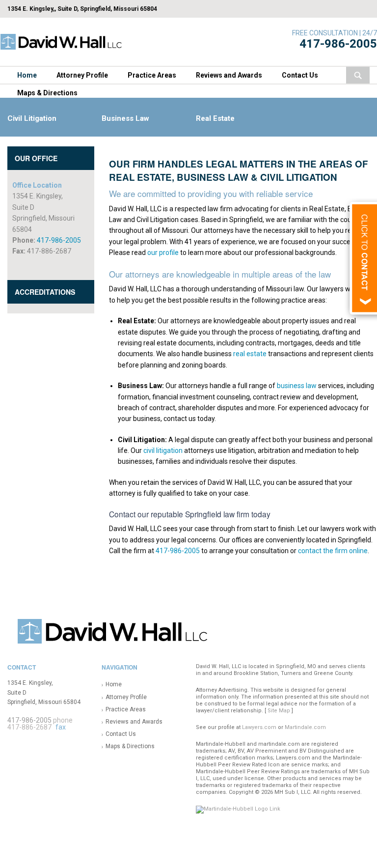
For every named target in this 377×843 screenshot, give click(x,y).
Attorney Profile (82, 75)
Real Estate (215, 118)
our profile (163, 252)
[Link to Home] (61, 41)
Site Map (279, 710)
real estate (250, 354)
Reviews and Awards (229, 75)
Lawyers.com (259, 727)
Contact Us (300, 75)
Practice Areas (152, 75)
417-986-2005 (338, 44)
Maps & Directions (47, 93)
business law (297, 386)
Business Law (125, 118)
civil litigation (163, 450)
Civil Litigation (31, 118)
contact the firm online (333, 551)
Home (27, 75)
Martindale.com (305, 727)
